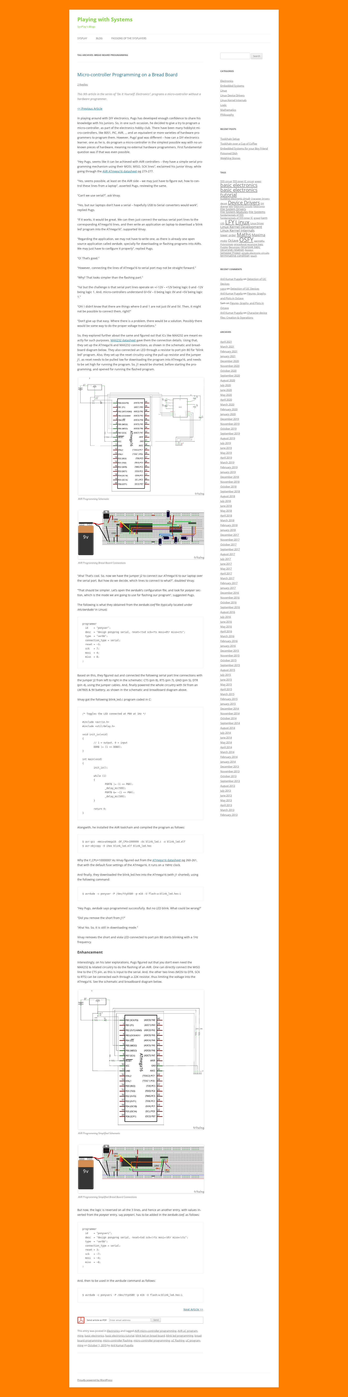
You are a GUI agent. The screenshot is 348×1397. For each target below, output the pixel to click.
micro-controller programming (152, 1340)
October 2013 (228, 776)
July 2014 (225, 733)
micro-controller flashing (117, 1340)
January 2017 (228, 588)
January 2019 (228, 472)
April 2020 (226, 399)
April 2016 (226, 631)
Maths (244, 234)
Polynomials (226, 244)
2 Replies (82, 84)
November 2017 (229, 539)
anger (258, 181)
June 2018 (226, 506)
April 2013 (226, 805)
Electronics (113, 1331)
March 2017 (227, 578)
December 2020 (229, 361)
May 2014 (226, 742)
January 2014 (228, 761)
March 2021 (227, 346)
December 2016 (229, 593)
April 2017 (226, 573)
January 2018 (228, 530)
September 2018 (230, 491)
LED (222, 223)
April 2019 (226, 457)
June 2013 (226, 795)
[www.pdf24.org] (81, 1319)
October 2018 (228, 486)
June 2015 (226, 679)
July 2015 (225, 675)
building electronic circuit (235, 198)
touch (254, 255)
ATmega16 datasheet (166, 860)
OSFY (246, 240)
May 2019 (226, 453)
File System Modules (234, 212)
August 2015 (227, 670)
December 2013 (229, 766)
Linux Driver (257, 223)
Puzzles (224, 247)
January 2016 (228, 646)
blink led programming (179, 1335)
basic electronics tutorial (119, 1335)
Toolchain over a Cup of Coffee (238, 143)
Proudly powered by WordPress (94, 1380)
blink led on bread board (150, 1335)
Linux (223, 90)
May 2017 (226, 568)
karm (264, 218)
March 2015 (227, 694)
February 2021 (228, 351)
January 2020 (228, 414)
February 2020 (228, 409)
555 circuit (226, 181)
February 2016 (228, 641)
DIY (262, 203)
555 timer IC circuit (243, 181)
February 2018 (228, 525)
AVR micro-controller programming (155, 1331)
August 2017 (227, 554)
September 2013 (230, 781)
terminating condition (235, 255)
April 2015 (226, 689)
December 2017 (229, 535)
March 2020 (227, 404)
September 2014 (230, 723)
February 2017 (228, 583)
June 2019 (226, 448)
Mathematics (228, 110)
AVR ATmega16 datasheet (120, 171)
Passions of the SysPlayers (128, 38)
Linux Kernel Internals (233, 100)
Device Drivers (244, 202)
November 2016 (229, 597)
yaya (223, 288)
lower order (228, 235)
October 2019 (228, 428)
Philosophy (227, 114)
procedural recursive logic (248, 244)
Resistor (249, 250)
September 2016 (230, 607)
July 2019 (225, 443)
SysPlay (82, 38)
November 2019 (229, 424)
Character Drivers (260, 198)
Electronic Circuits (243, 206)
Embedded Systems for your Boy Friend (244, 148)
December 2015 (229, 650)
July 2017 (225, 559)
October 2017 (228, 544)
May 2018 (226, 510)
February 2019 (228, 467)
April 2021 (226, 342)
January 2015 (228, 704)
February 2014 (228, 757)
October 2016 (228, 602)
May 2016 (226, 626)
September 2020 (230, 375)
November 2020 (229, 366)
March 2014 (227, 752)
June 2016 (226, 621)
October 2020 (228, 370)
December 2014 (229, 708)
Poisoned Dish (228, 153)
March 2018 (227, 520)
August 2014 (227, 728)
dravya (224, 206)
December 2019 (229, 419)
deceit (223, 203)
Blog (99, 38)
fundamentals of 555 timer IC (236, 218)
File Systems (257, 212)
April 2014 (226, 747)
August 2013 (227, 786)
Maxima (258, 234)
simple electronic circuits (255, 253)
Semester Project (230, 253)
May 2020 (226, 395)
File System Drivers (233, 209)
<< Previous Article (89, 108)
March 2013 (227, 810)
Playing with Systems (105, 19)
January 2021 (228, 356)
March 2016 (227, 636)
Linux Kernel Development (241, 226)
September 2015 (230, 665)
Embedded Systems (232, 85)
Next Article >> (193, 1309)
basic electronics (94, 1335)
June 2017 (226, 564)
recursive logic (250, 247)
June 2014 (226, 737)
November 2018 (229, 481)
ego (231, 206)
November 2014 (229, 713)
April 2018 (226, 515)
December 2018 (229, 477)
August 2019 (227, 438)
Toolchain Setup (230, 139)
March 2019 (227, 462)
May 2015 (226, 684)
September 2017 (230, 549)
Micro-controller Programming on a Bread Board (127, 74)
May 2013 (226, 800)
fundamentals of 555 (231, 215)
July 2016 (225, 617)
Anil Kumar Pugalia (122, 1345)
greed (257, 218)
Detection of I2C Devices (244, 288)
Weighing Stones (230, 158)
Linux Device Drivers (232, 95)
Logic (223, 105)
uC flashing (177, 1340)
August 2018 (227, 496)
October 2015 (228, 660)
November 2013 (229, 771)
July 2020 (225, 385)
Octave (233, 240)
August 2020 (227, 380)
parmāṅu (259, 241)
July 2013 (225, 790)
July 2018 (225, 501)
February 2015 (228, 699)
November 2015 (229, 655)
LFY (229, 222)
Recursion (234, 247)
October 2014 (228, 718)
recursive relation (232, 250)
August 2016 (227, 612)
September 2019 (230, 433)
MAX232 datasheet (123, 340)
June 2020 (226, 390)
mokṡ (223, 241)
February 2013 (228, 815)
